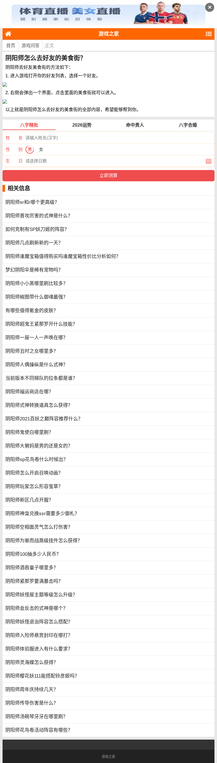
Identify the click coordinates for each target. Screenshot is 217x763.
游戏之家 (109, 34)
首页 (10, 45)
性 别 (14, 149)
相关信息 (19, 188)
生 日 (14, 160)
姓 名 (14, 137)
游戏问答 (30, 45)
